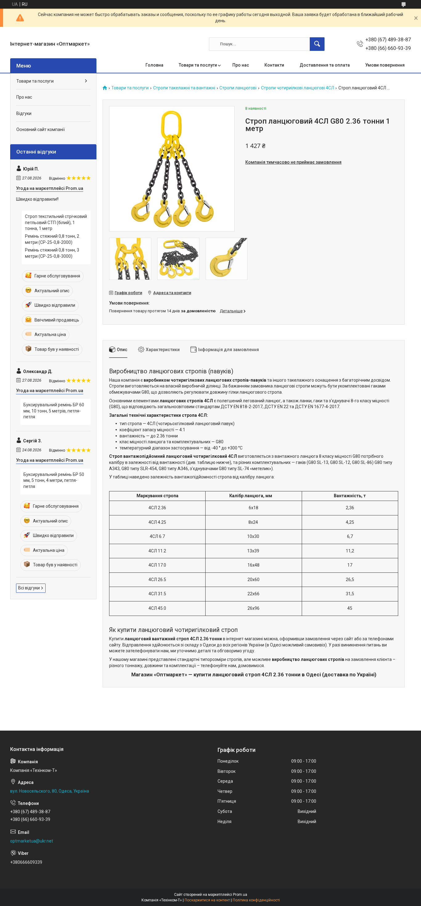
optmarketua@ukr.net (31, 840)
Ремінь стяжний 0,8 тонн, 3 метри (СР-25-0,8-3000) (52, 253)
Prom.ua (240, 894)
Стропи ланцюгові (237, 88)
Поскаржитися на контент (207, 900)
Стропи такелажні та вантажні (184, 88)
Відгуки (23, 113)
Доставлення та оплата (325, 65)
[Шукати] (317, 44)
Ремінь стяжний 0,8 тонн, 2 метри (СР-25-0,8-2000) (52, 239)
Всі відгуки (29, 587)
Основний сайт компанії (40, 129)
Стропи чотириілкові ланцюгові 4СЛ (297, 88)
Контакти (274, 65)
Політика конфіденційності (256, 900)
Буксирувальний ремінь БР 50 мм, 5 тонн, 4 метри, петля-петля (53, 480)
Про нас (240, 65)
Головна (154, 65)
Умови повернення (385, 65)
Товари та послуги (198, 65)
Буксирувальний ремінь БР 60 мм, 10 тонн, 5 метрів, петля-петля (53, 410)
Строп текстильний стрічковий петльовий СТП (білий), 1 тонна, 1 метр (56, 222)
